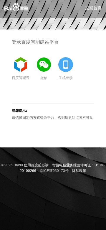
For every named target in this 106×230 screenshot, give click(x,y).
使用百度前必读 (36, 164)
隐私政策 (79, 170)
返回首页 (93, 8)
